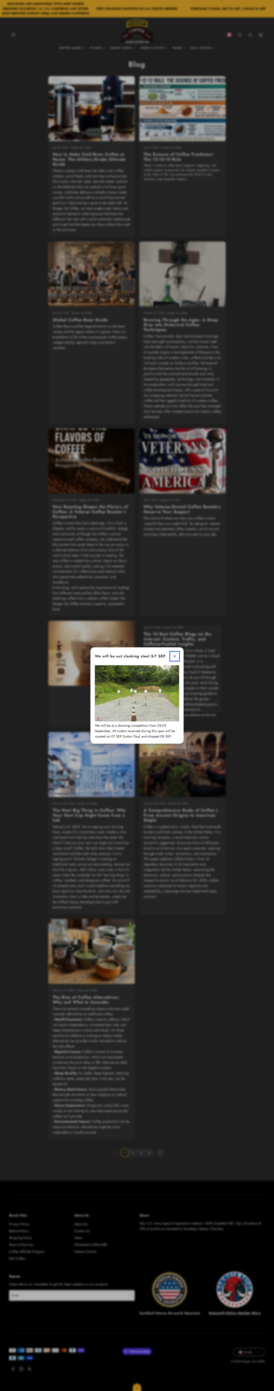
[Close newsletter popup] (174, 656)
